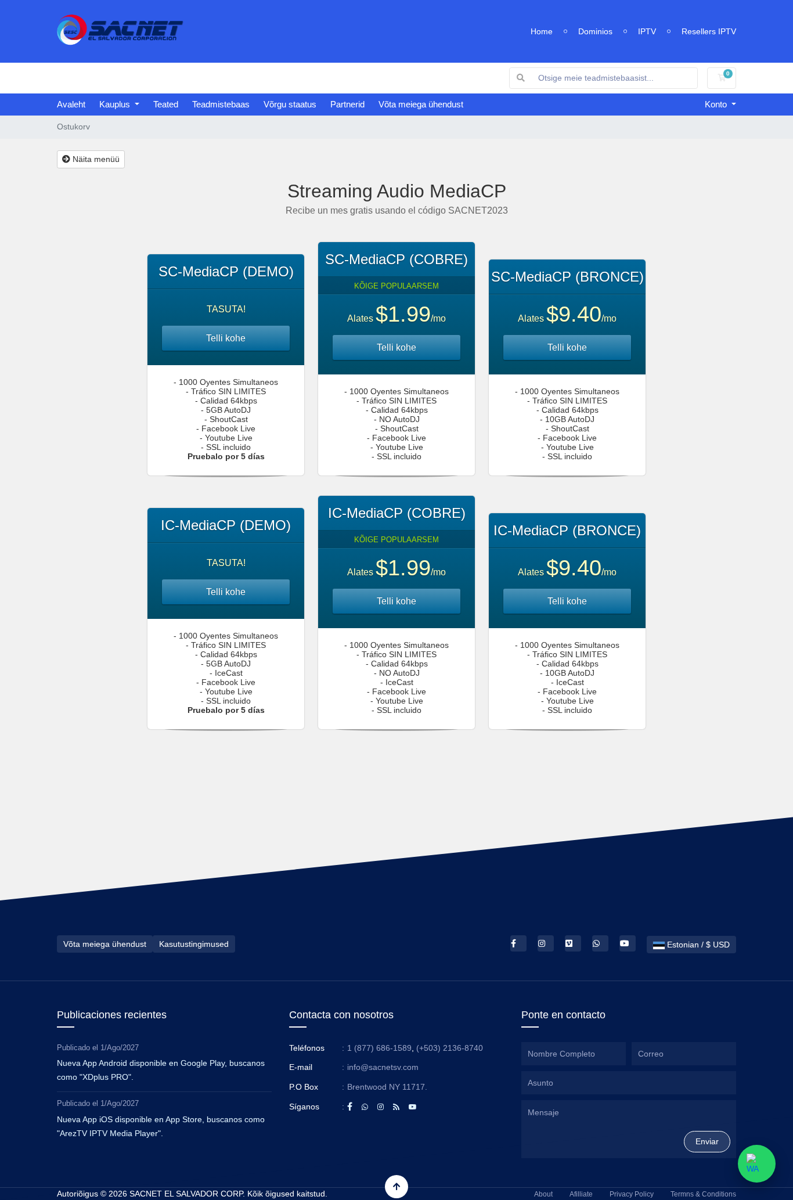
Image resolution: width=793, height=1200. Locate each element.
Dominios (595, 31)
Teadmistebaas (221, 104)
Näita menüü (95, 159)
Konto (717, 104)
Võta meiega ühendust (421, 104)
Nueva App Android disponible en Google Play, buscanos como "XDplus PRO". (161, 1070)
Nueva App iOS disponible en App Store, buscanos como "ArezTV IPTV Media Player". (161, 1126)
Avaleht (71, 104)
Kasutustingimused (194, 944)
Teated (165, 104)
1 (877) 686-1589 (379, 1048)
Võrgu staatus (290, 104)
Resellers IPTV (709, 31)
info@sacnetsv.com (383, 1067)
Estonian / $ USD (697, 944)
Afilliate (581, 1194)
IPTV (647, 31)
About (543, 1194)
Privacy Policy (632, 1194)
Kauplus (115, 104)
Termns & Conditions (703, 1194)
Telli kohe (226, 338)
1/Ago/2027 (119, 1047)
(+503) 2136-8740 (449, 1048)
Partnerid (347, 104)
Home (542, 31)
